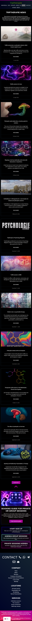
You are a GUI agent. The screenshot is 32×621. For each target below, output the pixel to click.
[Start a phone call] (20, 557)
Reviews (16, 574)
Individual (4, 5)
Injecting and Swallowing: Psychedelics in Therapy (16, 463)
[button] (16, 482)
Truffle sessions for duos (16, 84)
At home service (16, 588)
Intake (14, 7)
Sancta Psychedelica (16, 593)
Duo (9, 5)
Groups (13, 5)
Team (16, 570)
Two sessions (16, 602)
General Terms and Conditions (16, 577)
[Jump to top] (16, 486)
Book (18, 7)
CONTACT (9, 557)
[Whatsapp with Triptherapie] (24, 557)
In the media (16, 579)
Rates (16, 572)
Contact (28, 5)
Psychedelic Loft (16, 590)
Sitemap (16, 581)
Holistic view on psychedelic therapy (16, 311)
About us (18, 5)
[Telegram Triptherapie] (28, 557)
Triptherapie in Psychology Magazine (16, 237)
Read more (16, 56)
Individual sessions (16, 601)
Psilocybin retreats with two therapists (16, 350)
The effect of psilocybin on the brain (16, 426)
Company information (16, 576)
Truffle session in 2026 (16, 274)
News (23, 5)
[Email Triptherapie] (14, 561)
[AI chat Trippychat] (18, 562)
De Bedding (16, 592)
